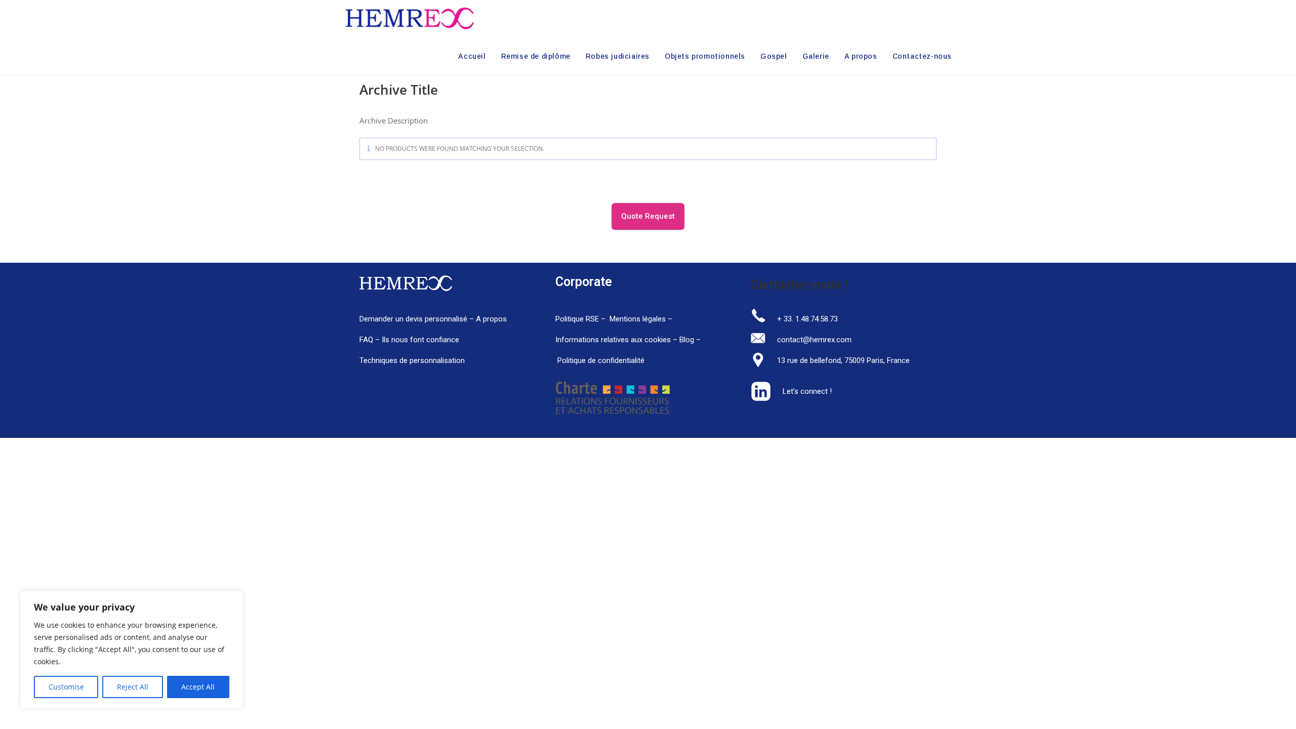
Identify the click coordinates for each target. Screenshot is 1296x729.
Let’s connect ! (807, 391)
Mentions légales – (642, 318)
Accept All (198, 687)
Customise (66, 687)
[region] (131, 649)
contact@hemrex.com (814, 339)
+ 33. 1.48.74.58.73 (807, 318)
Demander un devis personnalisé (413, 318)
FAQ (367, 339)
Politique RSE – (581, 318)
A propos (491, 318)
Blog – (697, 339)
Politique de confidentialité (600, 360)
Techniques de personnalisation (413, 360)
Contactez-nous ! (799, 284)
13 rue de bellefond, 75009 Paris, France (843, 360)
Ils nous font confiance (420, 339)
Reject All (132, 687)
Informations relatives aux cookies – (617, 339)
